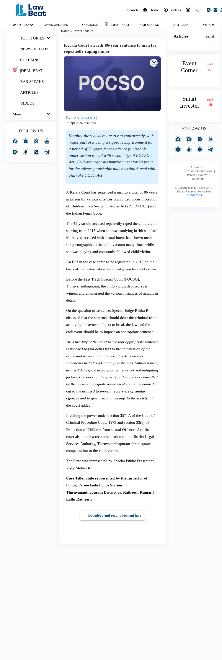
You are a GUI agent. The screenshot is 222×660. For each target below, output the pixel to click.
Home (65, 31)
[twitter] (209, 10)
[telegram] (47, 151)
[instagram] (216, 10)
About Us (197, 167)
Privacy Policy (197, 175)
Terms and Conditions (197, 171)
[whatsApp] (36, 151)
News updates (83, 31)
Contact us (197, 179)
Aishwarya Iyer (85, 118)
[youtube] (47, 141)
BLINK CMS (194, 195)
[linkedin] (15, 151)
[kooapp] (25, 151)
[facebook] (15, 141)
